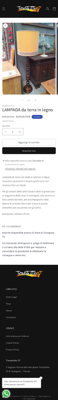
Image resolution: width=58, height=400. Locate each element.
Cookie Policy (12, 343)
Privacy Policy (12, 349)
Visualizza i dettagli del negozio (20, 168)
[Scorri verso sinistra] (22, 100)
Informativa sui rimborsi (17, 336)
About (9, 310)
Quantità (6, 126)
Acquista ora (29, 150)
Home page (11, 297)
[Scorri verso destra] (35, 100)
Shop (8, 303)
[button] (3, 9)
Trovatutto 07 (16, 396)
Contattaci (11, 317)
